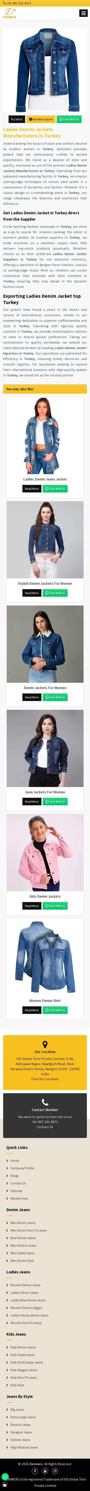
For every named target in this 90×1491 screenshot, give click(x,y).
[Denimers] (10, 12)
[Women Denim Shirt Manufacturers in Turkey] (45, 957)
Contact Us (45, 1127)
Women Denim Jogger (26, 1308)
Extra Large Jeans (23, 1417)
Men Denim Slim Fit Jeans (28, 1230)
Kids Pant (17, 1385)
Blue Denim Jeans (23, 1238)
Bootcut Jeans (20, 1424)
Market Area (19, 1198)
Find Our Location (45, 1079)
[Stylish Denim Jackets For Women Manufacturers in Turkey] (45, 540)
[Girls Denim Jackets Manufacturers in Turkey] (45, 853)
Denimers (36, 1464)
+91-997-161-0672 (18, 3)
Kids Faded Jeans (22, 1355)
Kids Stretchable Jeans (26, 1362)
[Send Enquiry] (45, 70)
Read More (32, 489)
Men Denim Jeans (22, 1223)
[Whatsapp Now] (5, 1476)
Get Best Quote (43, 119)
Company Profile (22, 1168)
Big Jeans (17, 1409)
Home (14, 1160)
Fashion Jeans (20, 1440)
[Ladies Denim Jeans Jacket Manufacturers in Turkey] (45, 435)
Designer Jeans (21, 1432)
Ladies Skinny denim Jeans (29, 1315)
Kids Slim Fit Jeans (23, 1377)
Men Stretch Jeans (23, 1245)
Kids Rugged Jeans (23, 1370)
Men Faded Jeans (22, 1253)
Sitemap (16, 1191)
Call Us (18, 119)
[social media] (35, 1471)
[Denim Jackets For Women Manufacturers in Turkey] (45, 644)
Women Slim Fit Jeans (26, 1323)
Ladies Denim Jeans (24, 1292)
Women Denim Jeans (25, 1285)
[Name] (83, 13)
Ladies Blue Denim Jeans (28, 1300)
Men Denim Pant (22, 1260)
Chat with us (71, 119)
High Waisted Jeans (24, 1447)
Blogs (14, 1175)
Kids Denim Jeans (23, 1347)
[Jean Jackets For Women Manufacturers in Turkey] (45, 748)
